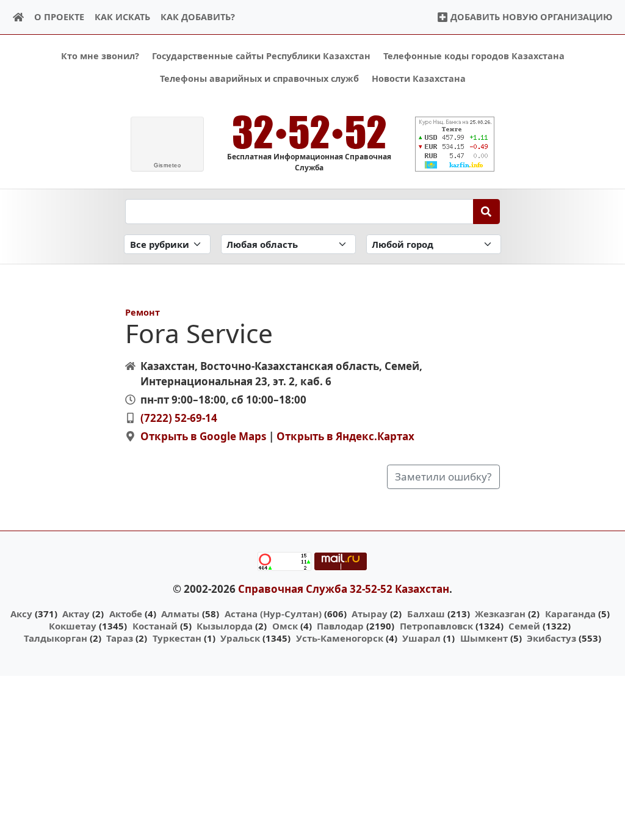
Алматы (180, 613)
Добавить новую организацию (530, 17)
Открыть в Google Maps (203, 436)
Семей (524, 626)
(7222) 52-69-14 (178, 418)
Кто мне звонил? (100, 56)
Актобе (125, 613)
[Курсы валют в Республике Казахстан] (454, 144)
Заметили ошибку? (443, 477)
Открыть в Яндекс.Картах (345, 436)
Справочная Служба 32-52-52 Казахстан (343, 589)
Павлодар (340, 626)
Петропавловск (436, 626)
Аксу (21, 613)
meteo (167, 165)
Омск (285, 626)
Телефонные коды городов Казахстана (474, 56)
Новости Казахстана (419, 78)
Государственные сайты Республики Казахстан (261, 56)
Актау (76, 613)
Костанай (155, 626)
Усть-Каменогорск (339, 638)
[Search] (486, 211)
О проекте (59, 17)
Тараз (119, 638)
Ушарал (421, 638)
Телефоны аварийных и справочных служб (259, 78)
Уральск (240, 638)
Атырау (370, 613)
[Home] (18, 17)
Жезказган (500, 613)
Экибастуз (551, 638)
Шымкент (484, 638)
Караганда (570, 613)
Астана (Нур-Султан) (273, 613)
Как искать (122, 17)
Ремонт (142, 312)
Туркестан (177, 638)
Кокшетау (72, 626)
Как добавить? (198, 17)
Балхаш (426, 613)
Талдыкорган (55, 638)
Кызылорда (225, 626)
